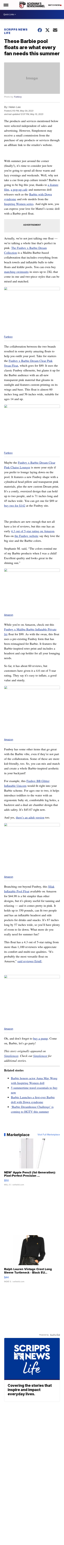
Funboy (18, 96)
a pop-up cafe (19, 189)
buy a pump (40, 1038)
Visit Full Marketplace (49, 1135)
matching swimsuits (16, 272)
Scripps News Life (16, 31)
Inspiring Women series (18, 204)
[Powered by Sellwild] (55, 1335)
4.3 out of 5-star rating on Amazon (32, 531)
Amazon (8, 614)
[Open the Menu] (6, 5)
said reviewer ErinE (29, 961)
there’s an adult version (30, 817)
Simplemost (11, 1056)
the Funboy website (26, 536)
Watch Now (54, 5)
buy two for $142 (14, 505)
